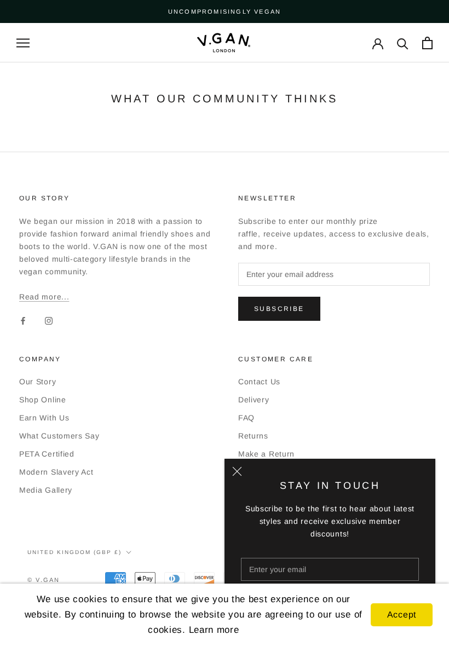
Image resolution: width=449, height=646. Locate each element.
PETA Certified (46, 453)
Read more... (44, 296)
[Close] (237, 471)
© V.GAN (43, 579)
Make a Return (266, 453)
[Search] (402, 43)
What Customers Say (59, 435)
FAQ (246, 417)
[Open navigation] (23, 43)
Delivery (253, 399)
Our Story (37, 381)
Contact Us (259, 381)
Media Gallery (45, 490)
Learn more (214, 630)
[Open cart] (427, 43)
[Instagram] (49, 320)
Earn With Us (44, 417)
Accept (401, 614)
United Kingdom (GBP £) (74, 552)
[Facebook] (23, 320)
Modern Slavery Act (56, 472)
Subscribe (279, 309)
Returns (253, 435)
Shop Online (42, 399)
